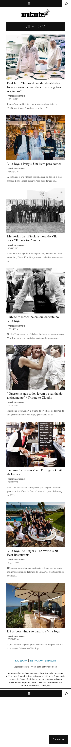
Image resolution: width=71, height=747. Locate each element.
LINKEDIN (50, 660)
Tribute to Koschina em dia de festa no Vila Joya (33, 319)
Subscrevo (58, 739)
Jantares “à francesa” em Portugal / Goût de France (34, 472)
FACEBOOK (21, 660)
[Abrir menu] (29, 4)
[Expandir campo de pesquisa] (66, 3)
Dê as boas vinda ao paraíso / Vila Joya (33, 631)
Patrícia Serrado (16, 96)
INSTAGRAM (36, 660)
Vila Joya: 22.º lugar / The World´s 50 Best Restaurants (32, 553)
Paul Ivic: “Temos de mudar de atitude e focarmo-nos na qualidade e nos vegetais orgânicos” (34, 87)
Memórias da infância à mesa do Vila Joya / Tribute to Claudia (32, 238)
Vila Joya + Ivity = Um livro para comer (34, 164)
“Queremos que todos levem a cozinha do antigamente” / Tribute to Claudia (35, 396)
